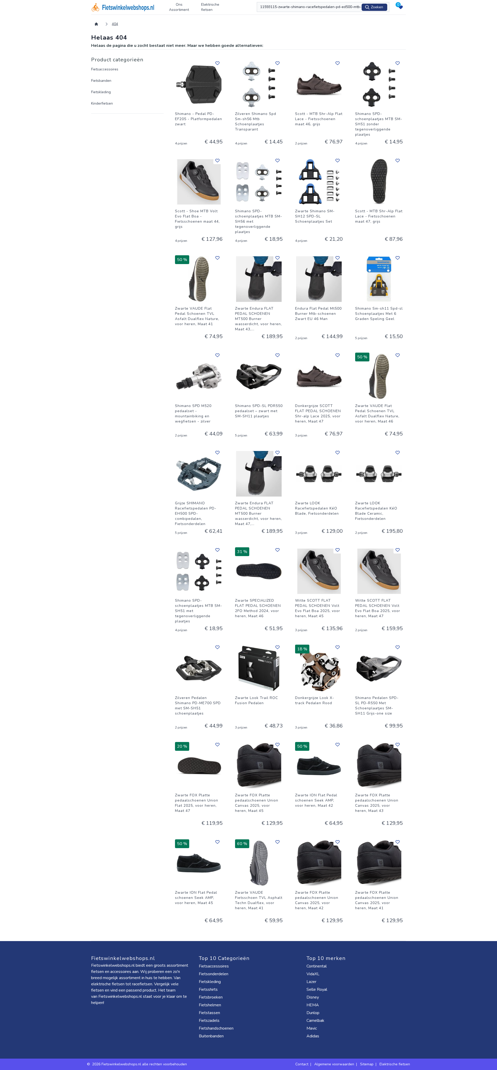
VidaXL (313, 974)
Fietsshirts (209, 989)
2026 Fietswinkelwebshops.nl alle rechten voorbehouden (140, 1064)
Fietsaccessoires (104, 69)
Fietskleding (101, 92)
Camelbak (315, 1020)
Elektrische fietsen (210, 7)
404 (115, 23)
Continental (317, 966)
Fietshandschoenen (217, 1028)
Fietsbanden (101, 80)
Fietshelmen (210, 1005)
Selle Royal (317, 989)
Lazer (311, 982)
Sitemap (367, 1064)
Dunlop (313, 1013)
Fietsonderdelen (214, 974)
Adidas (313, 1036)
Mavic (312, 1028)
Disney (313, 997)
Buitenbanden (212, 1036)
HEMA (313, 1005)
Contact (301, 1064)
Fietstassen (210, 1013)
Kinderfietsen (102, 103)
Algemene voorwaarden (334, 1064)
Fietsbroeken (211, 997)
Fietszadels (210, 1020)
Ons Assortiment (179, 7)
